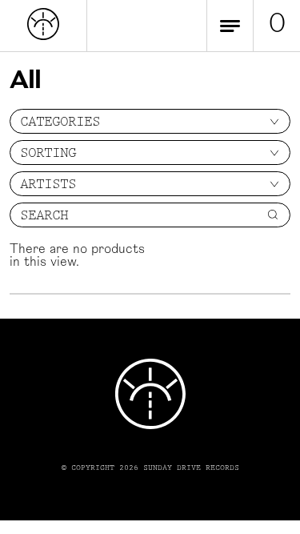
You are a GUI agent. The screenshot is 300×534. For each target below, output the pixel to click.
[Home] (43, 36)
